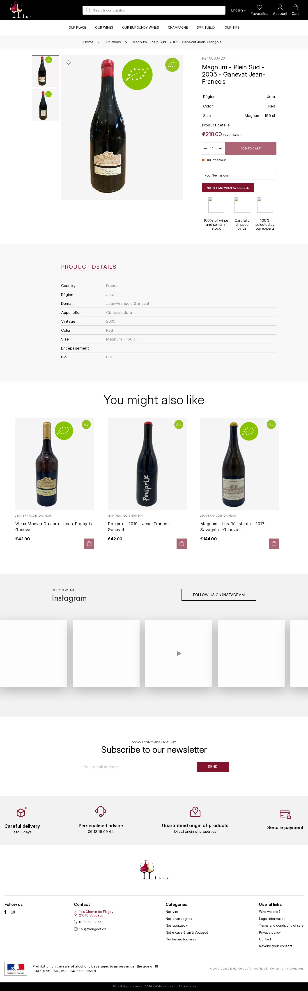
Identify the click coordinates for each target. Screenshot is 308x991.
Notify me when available (228, 187)
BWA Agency (188, 986)
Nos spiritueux (177, 925)
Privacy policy (270, 932)
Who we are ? (269, 911)
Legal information (272, 918)
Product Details (89, 266)
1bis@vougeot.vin (92, 929)
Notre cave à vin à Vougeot (187, 932)
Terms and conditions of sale (281, 925)
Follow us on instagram (219, 594)
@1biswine (64, 590)
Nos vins (172, 911)
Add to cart (251, 148)
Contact (265, 939)
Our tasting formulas (181, 939)
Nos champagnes (179, 918)
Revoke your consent (275, 946)
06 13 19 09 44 (90, 922)
